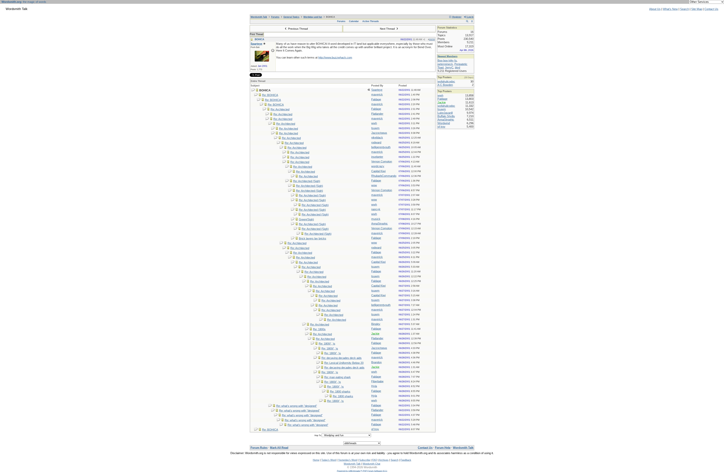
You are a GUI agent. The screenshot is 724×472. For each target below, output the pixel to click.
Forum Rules (259, 447)
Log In (469, 17)
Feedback (405, 460)
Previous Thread (297, 28)
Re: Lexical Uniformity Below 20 (344, 362)
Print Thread (256, 34)
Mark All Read (279, 447)
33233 (432, 39)
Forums (275, 17)
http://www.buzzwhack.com (335, 57)
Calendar (354, 21)
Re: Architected (280, 109)
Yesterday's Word (347, 460)
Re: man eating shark (337, 377)
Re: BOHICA (270, 95)
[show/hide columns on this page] (472, 21)
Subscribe (364, 460)
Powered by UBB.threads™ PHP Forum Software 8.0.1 (362, 471)
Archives (384, 460)
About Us (655, 9)
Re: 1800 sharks (340, 391)
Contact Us (711, 9)
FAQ (374, 460)
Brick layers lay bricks (312, 238)
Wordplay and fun (312, 17)
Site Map (696, 9)
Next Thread (388, 28)
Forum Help (442, 447)
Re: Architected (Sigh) (306, 181)
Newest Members (447, 56)
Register (457, 17)
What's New (670, 9)
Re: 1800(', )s (327, 343)
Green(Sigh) (306, 219)
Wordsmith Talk (259, 17)
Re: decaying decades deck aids (341, 358)
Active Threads (370, 21)
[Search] (467, 21)
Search (684, 9)
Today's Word (328, 460)
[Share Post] (424, 39)
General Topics (291, 17)
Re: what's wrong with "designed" (296, 405)
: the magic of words (24, 1)
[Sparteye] (262, 60)
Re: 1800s (319, 329)
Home (316, 460)
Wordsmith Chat (371, 463)
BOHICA (259, 39)
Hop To (317, 435)
